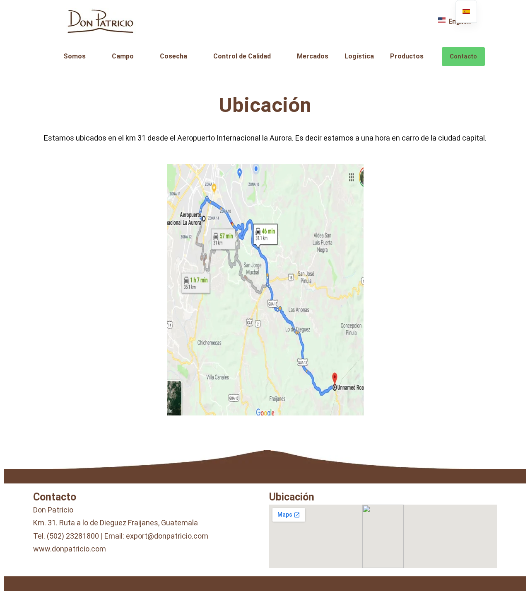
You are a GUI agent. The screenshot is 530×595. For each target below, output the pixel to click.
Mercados (312, 56)
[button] (79, 56)
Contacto (463, 56)
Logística (359, 56)
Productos (407, 56)
